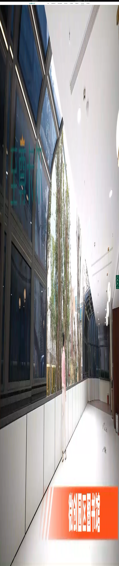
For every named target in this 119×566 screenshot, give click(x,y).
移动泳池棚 (60, 3)
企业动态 (82, 3)
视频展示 (77, 3)
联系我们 (88, 3)
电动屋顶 (65, 3)
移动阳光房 (53, 3)
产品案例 (71, 3)
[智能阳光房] (32, 3)
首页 (48, 3)
